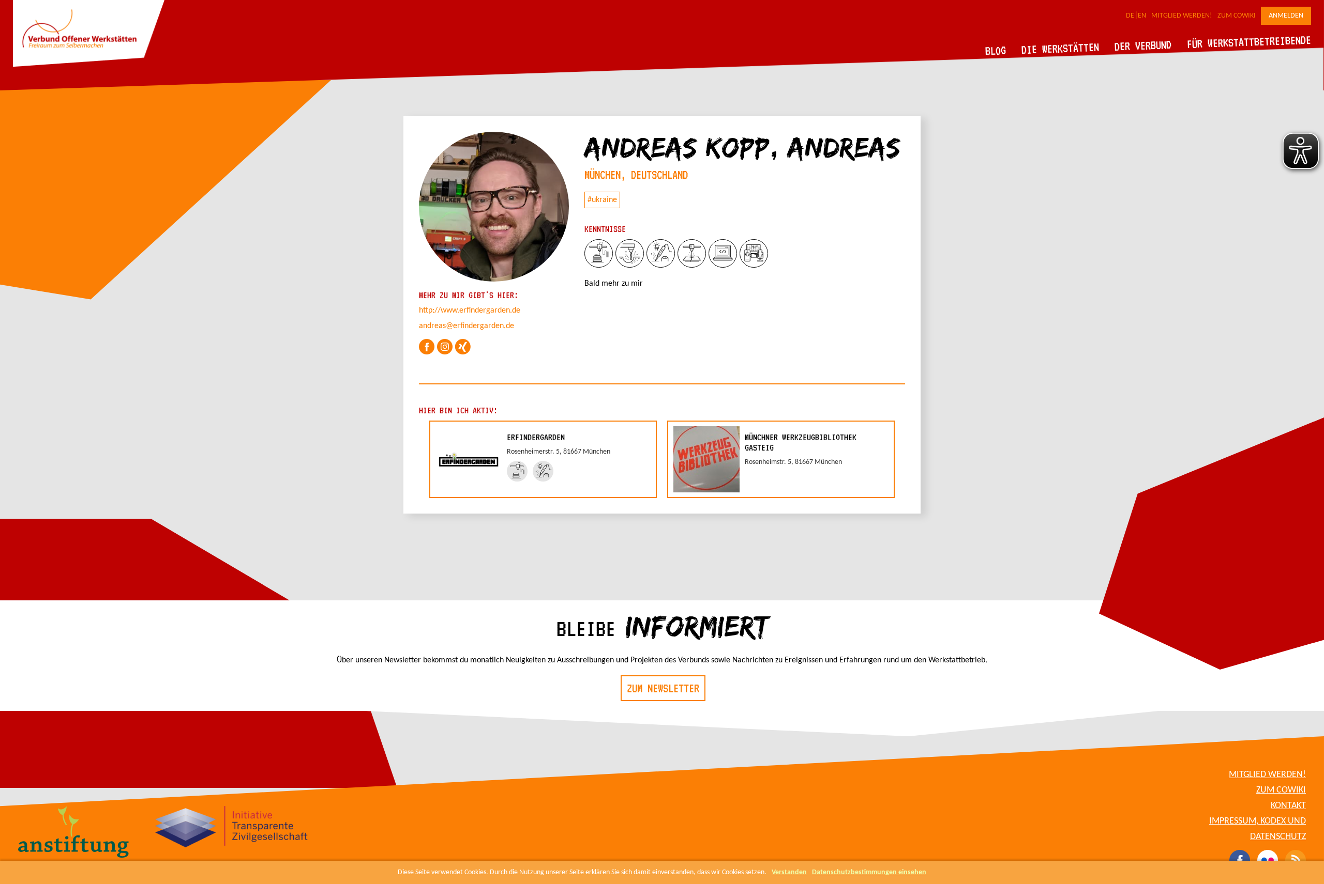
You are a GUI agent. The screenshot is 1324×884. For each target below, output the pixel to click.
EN (1142, 16)
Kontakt (1288, 806)
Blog (995, 50)
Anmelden (1286, 16)
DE (1130, 16)
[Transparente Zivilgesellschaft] (231, 828)
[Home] (88, 65)
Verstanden (789, 872)
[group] (543, 459)
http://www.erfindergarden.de (469, 310)
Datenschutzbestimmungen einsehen (869, 872)
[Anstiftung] (73, 833)
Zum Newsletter (663, 688)
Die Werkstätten (1060, 48)
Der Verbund (1143, 45)
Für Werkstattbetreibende (1248, 41)
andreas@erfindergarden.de (466, 326)
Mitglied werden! (1181, 16)
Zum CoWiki (1236, 16)
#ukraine (602, 200)
